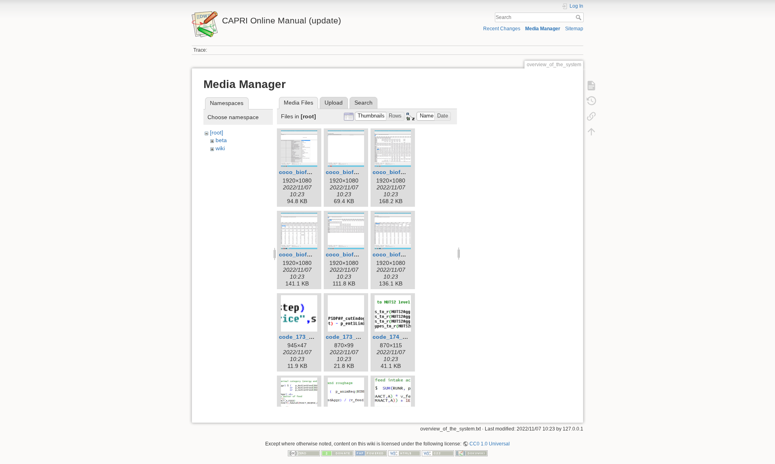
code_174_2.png (395, 337)
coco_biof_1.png (302, 172)
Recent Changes (501, 28)
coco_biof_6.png (396, 254)
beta (221, 140)
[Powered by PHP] (371, 453)
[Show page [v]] (591, 85)
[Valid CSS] (438, 453)
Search (579, 17)
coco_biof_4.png (302, 254)
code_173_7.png (348, 337)
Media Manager (542, 28)
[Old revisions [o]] (591, 101)
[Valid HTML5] (404, 453)
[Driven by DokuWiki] (471, 453)
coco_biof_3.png (396, 172)
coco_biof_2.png (349, 172)
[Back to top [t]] (591, 131)
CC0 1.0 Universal (489, 444)
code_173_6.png (302, 337)
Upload (334, 102)
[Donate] (337, 453)
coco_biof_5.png (349, 254)
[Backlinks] (591, 116)
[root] (216, 132)
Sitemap (574, 28)
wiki (220, 148)
